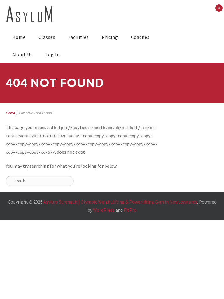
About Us (22, 55)
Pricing (110, 37)
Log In (53, 55)
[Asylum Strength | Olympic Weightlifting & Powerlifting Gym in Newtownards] (29, 14)
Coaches (140, 37)
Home (19, 37)
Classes (46, 37)
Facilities (78, 37)
